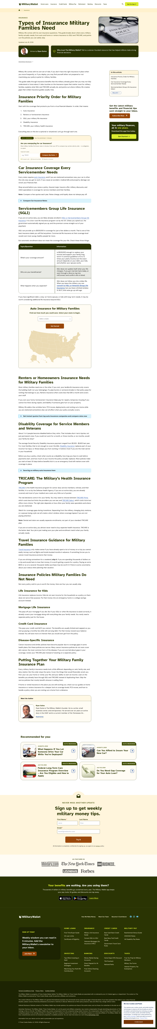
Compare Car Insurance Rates (35, 201)
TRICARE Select (68, 500)
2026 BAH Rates (129, 936)
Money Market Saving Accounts (91, 959)
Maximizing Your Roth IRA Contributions (72, 970)
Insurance (54, 4)
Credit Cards (63, 4)
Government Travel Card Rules (112, 945)
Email (60, 828)
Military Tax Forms (130, 963)
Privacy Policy (40, 991)
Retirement (81, 4)
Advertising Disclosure (25, 62)
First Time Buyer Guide (71, 933)
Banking (90, 4)
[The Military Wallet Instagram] (134, 917)
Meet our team (103, 917)
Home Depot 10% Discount (113, 958)
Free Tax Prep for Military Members (132, 959)
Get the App (131, 4)
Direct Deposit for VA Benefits (91, 964)
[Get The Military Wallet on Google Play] (80, 898)
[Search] (122, 4)
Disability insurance (67, 446)
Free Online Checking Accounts (91, 970)
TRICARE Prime (82, 498)
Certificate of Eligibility (71, 939)
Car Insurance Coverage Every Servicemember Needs (121, 83)
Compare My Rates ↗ (49, 155)
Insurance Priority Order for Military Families (122, 78)
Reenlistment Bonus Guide (133, 933)
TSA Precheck (108, 961)
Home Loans (44, 4)
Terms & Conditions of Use (26, 991)
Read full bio (40, 717)
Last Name (83, 819)
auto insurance (39, 177)
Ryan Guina (42, 51)
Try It (78, 839)
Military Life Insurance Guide (91, 934)
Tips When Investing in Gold (71, 959)
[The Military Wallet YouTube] (137, 916)
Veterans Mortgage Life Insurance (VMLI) (92, 942)
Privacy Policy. (143, 1018)
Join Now (28, 954)
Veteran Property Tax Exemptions (131, 968)
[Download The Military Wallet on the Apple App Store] (65, 898)
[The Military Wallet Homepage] (29, 4)
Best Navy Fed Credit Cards (111, 939)
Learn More (93, 898)
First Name (62, 819)
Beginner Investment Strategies (71, 964)
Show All (115, 93)
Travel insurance (25, 549)
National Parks (109, 964)
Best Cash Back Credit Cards (111, 934)
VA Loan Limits (69, 936)
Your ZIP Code (25, 151)
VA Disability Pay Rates (132, 939)
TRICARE (22, 488)
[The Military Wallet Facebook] (131, 917)
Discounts (98, 4)
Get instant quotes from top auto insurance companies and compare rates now (55, 416)
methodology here (93, 1015)
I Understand (138, 1022)
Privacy (98, 846)
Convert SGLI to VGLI (91, 938)
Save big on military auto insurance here (39, 470)
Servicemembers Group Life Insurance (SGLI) (123, 88)
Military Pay (72, 4)
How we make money (88, 917)
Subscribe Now (118, 116)
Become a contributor (119, 917)
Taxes (105, 4)
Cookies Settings (50, 991)
